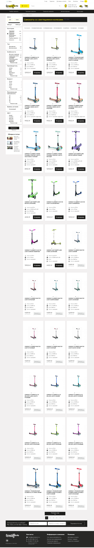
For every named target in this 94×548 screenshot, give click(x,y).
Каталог (26, 6)
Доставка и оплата (73, 537)
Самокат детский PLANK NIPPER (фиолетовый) (76, 154)
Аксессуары (80, 11)
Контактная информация (54, 539)
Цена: (9, 17)
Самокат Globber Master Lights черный (54, 347)
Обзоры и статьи (14, 134)
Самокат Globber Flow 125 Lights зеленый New (55, 202)
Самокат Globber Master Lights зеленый (76, 299)
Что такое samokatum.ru (54, 537)
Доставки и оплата (61, 1)
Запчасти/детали (65, 11)
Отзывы (83, 1)
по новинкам (74, 28)
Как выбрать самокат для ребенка (16, 143)
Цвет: (9, 113)
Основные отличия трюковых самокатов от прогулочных (17, 149)
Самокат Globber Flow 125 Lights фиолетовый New (33, 250)
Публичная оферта (52, 541)
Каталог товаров (72, 539)
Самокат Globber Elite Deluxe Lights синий (54, 395)
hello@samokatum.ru (34, 537)
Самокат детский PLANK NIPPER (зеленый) (32, 202)
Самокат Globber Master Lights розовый (32, 347)
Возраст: (10, 79)
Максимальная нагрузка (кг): (12, 92)
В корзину (37, 72)
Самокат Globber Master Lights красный (32, 299)
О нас (45, 1)
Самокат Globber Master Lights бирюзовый (54, 299)
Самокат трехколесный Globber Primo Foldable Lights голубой (75, 59)
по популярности (58, 28)
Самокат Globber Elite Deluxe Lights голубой (75, 395)
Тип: (8, 44)
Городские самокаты (48, 11)
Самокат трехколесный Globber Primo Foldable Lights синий (54, 492)
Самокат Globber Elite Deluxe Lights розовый (75, 443)
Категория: (10, 28)
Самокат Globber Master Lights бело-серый (76, 347)
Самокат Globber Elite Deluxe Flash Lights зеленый (54, 59)
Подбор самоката (13, 11)
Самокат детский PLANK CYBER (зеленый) (54, 250)
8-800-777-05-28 (72, 6)
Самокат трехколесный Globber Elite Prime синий (33, 491)
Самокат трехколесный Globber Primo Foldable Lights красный (75, 492)
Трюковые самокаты (31, 11)
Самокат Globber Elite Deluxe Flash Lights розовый (32, 396)
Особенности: (11, 52)
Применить (14, 128)
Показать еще (55, 513)
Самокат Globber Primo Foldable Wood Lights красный (54, 107)
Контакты (75, 1)
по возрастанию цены (37, 28)
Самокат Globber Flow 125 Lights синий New (76, 202)
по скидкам (80, 28)
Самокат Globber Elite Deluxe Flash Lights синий (32, 59)
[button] (74, 55)
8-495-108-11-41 (72, 5)
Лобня (9, 1)
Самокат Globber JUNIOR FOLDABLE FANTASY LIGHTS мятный (54, 155)
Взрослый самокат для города (16, 138)
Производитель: (12, 66)
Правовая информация (53, 543)
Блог (70, 1)
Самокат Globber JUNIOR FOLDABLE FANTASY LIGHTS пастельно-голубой (32, 155)
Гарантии (52, 1)
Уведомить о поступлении (81, 265)
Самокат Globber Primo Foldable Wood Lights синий (32, 107)
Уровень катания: (12, 106)
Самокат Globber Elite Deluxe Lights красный (32, 443)
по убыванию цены (48, 28)
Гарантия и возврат (73, 541)
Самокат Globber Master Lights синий (76, 250)
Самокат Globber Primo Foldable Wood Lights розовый (75, 107)
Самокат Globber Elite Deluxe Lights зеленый (54, 443)
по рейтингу (66, 28)
